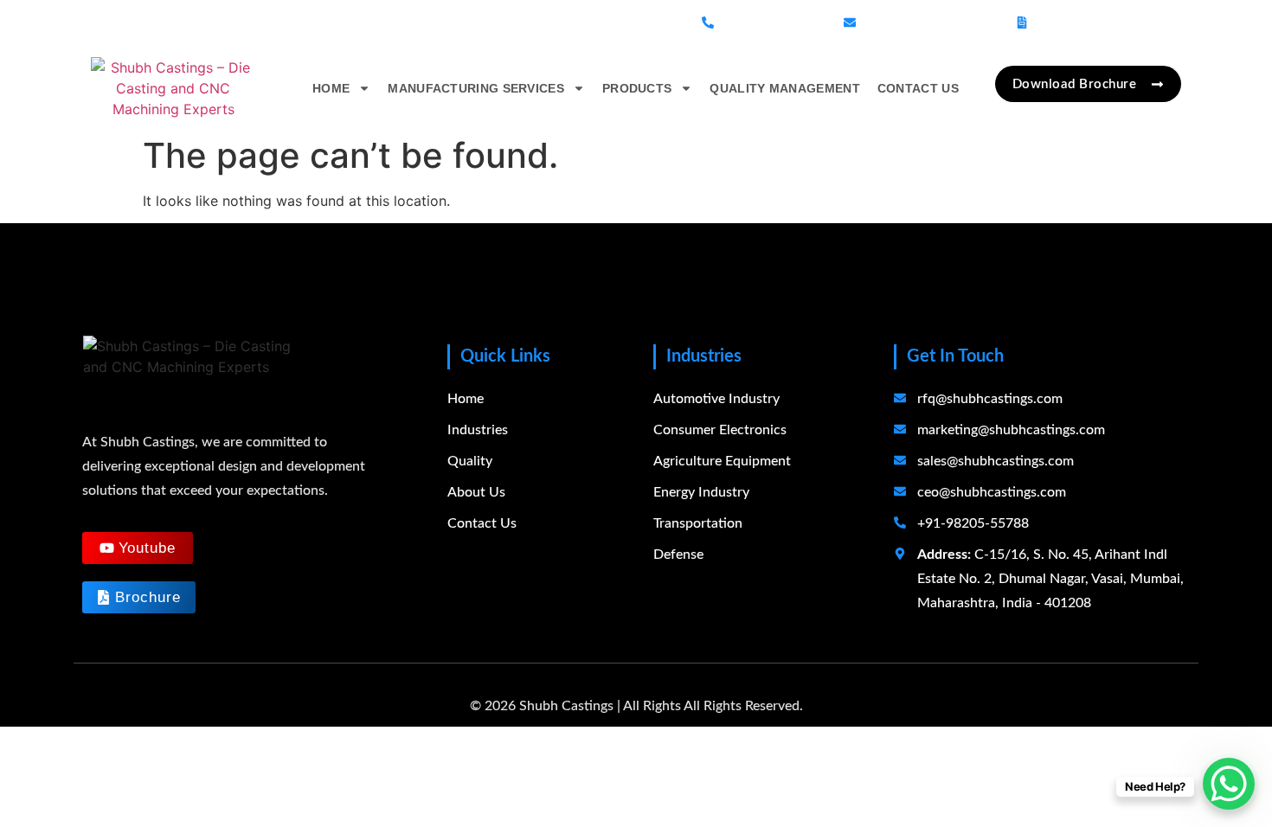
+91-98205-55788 (772, 22)
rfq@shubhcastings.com (990, 399)
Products (636, 88)
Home (331, 88)
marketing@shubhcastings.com (1011, 430)
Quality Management (784, 88)
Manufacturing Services (476, 88)
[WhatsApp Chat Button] (1229, 784)
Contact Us (918, 88)
